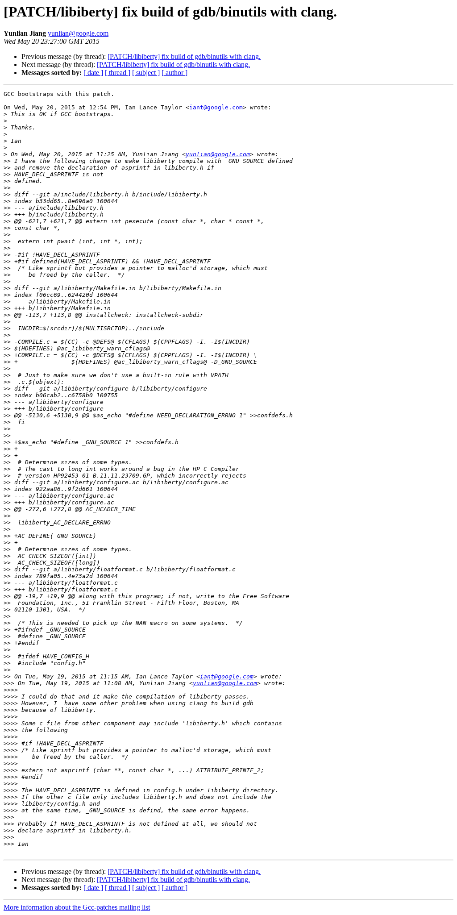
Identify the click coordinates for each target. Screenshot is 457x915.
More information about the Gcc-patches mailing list (77, 907)
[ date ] (93, 72)
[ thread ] (117, 72)
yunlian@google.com (78, 33)
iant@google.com (216, 107)
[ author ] (174, 72)
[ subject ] (146, 72)
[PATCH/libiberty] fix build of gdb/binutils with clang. (184, 56)
